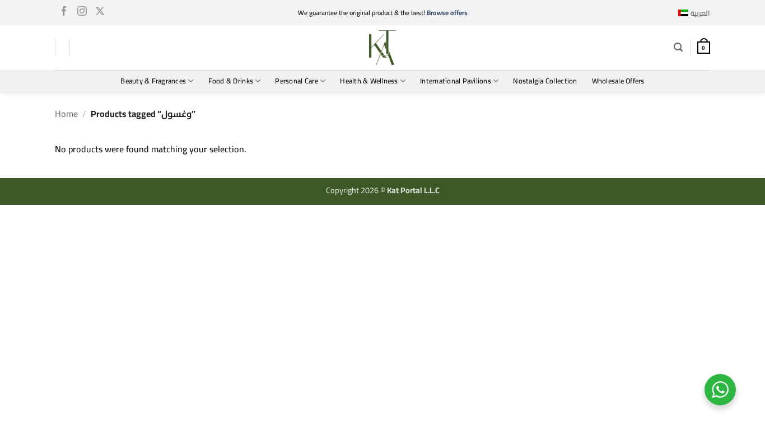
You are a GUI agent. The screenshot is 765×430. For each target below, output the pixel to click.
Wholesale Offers (618, 80)
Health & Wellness (369, 80)
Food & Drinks (230, 80)
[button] (678, 47)
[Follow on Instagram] (82, 13)
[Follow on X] (100, 13)
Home (66, 113)
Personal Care (296, 80)
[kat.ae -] (382, 47)
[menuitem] (694, 13)
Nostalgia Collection (545, 80)
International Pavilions (455, 80)
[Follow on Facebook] (64, 13)
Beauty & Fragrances (153, 80)
